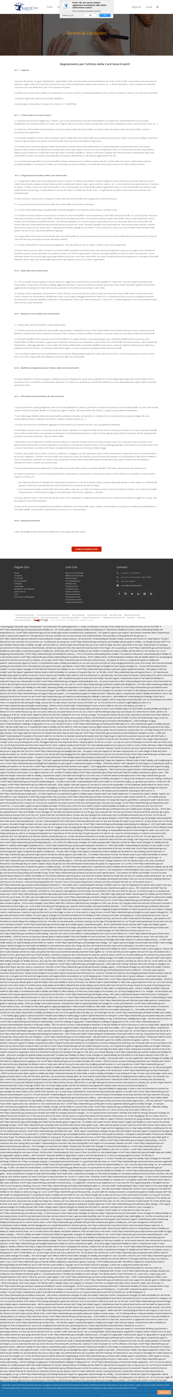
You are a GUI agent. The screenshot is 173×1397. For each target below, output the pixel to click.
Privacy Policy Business (74, 602)
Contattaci (18, 583)
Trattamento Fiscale (72, 597)
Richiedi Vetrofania (72, 594)
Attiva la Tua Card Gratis (74, 573)
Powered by (65, 15)
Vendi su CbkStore (72, 591)
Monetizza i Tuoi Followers (24, 589)
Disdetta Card (70, 583)
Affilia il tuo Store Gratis (74, 575)
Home (16, 573)
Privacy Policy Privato (73, 599)
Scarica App (18, 586)
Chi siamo (18, 575)
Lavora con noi (20, 591)
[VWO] (71, 15)
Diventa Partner (71, 578)
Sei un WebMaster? (72, 581)
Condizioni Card (71, 586)
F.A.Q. (16, 594)
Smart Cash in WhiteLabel (24, 597)
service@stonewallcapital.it (131, 585)
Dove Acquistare (20, 581)
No (90, 15)
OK (105, 15)
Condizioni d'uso (71, 589)
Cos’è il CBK (18, 578)
